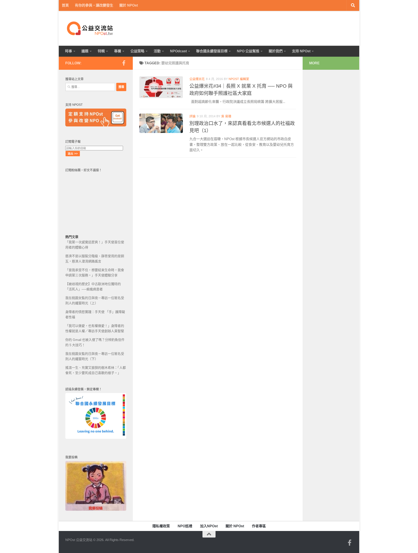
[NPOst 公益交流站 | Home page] (90, 28)
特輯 (101, 51)
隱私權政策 (161, 526)
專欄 (117, 51)
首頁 (65, 5)
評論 (192, 116)
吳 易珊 (226, 116)
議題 (84, 51)
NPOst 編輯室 (239, 79)
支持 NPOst (301, 51)
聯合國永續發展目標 (212, 51)
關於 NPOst (128, 5)
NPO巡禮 (185, 526)
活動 (157, 51)
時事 (68, 51)
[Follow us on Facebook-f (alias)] (123, 63)
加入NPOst (209, 526)
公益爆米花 (197, 79)
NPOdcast (178, 51)
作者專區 (259, 526)
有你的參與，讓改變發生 (94, 5)
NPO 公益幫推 (248, 51)
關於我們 (276, 51)
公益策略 (137, 51)
